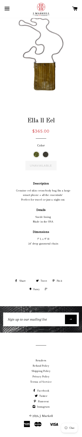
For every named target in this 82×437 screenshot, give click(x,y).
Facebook (43, 390)
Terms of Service (41, 381)
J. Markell (46, 416)
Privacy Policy (41, 376)
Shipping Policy (41, 371)
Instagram (43, 406)
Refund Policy (41, 365)
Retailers (41, 360)
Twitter (42, 395)
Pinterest (43, 401)
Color (41, 145)
